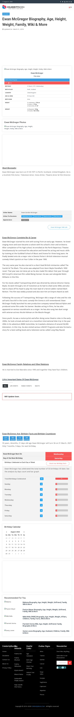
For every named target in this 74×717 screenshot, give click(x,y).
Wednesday (40, 86)
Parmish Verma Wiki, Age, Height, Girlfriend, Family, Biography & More (42, 625)
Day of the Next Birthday (13, 458)
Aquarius (43, 690)
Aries (28, 99)
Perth (28, 89)
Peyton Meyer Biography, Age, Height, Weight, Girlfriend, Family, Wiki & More (44, 611)
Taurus (42, 655)
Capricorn (43, 686)
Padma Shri (18, 654)
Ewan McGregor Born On (12, 454)
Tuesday (8, 495)
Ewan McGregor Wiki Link (59, 227)
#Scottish (6, 14)
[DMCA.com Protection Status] (61, 667)
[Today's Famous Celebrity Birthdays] (13, 6)
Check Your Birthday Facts (57, 463)
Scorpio (42, 678)
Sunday (7, 484)
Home (4, 651)
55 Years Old (30, 96)
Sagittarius (43, 682)
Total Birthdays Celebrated (15, 479)
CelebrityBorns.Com (38, 706)
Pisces (42, 694)
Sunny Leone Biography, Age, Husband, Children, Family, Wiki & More (46, 632)
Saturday (8, 516)
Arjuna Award (18, 670)
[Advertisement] (37, 47)
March (30, 86)
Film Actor (37, 76)
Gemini (42, 660)
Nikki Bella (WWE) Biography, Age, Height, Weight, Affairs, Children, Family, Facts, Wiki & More (45, 618)
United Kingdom (31, 93)
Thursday (8, 505)
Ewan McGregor (37, 73)
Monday (8, 489)
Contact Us (6, 660)
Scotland (33, 89)
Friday (7, 510)
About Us (5, 664)
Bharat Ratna (18, 674)
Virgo (41, 672)
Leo (41, 668)
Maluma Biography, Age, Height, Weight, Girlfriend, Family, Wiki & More (45, 603)
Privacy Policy (6, 668)
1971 (34, 86)
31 (28, 86)
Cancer (42, 664)
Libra (41, 674)
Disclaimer (5, 655)
